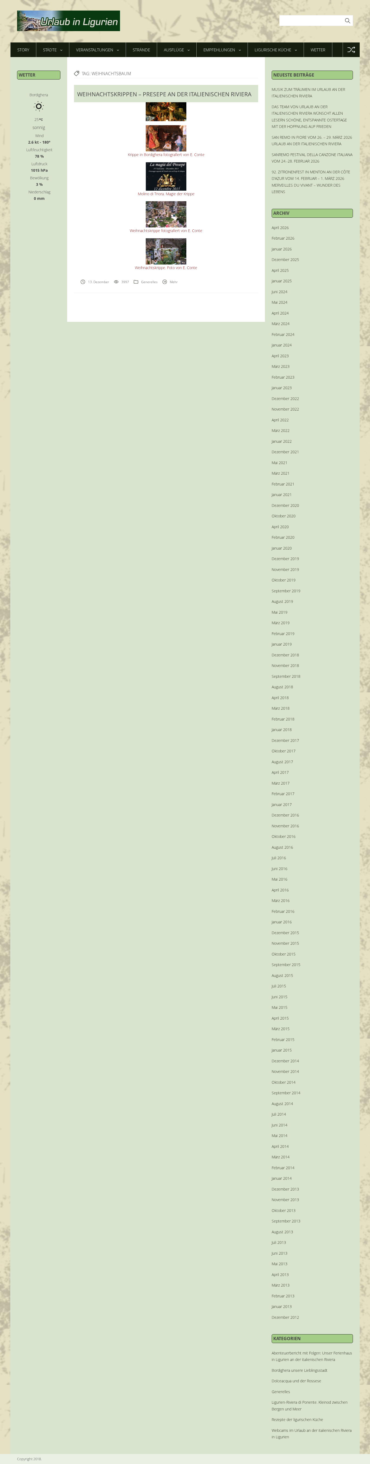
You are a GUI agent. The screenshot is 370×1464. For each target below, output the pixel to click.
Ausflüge (174, 49)
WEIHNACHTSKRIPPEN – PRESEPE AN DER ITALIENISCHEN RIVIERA (164, 94)
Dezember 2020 (285, 505)
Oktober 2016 (284, 836)
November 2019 (285, 569)
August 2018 (282, 686)
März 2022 (281, 430)
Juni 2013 (279, 1253)
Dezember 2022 (285, 398)
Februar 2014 (283, 1167)
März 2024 (281, 323)
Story (23, 49)
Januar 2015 (282, 1050)
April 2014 (280, 1146)
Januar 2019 (282, 644)
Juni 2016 (279, 868)
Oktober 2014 (284, 1082)
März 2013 (281, 1285)
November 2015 (285, 943)
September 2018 (286, 676)
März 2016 (281, 900)
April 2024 (280, 313)
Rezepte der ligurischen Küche (297, 1419)
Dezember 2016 (285, 815)
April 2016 (280, 890)
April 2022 (280, 419)
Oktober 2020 (284, 515)
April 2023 (280, 355)
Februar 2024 (283, 334)
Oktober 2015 (284, 954)
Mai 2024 (279, 302)
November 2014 (285, 1071)
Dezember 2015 (285, 932)
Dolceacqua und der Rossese (296, 1380)
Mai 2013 (279, 1263)
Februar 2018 (283, 719)
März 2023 (281, 366)
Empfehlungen (219, 49)
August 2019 (282, 601)
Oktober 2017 (284, 751)
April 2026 (280, 227)
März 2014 (281, 1156)
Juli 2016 (279, 857)
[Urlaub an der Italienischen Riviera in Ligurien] (68, 20)
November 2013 (285, 1199)
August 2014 (282, 1103)
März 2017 (281, 783)
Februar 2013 (283, 1295)
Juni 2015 (279, 996)
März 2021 (281, 473)
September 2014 (286, 1092)
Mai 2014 (279, 1135)
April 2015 (280, 1018)
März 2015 (281, 1028)
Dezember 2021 (285, 451)
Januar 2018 (282, 729)
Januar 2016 (282, 921)
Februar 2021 (283, 484)
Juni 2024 (279, 291)
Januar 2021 (282, 494)
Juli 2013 (279, 1242)
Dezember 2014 (285, 1060)
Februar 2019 (283, 633)
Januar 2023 (282, 387)
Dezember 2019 (285, 558)
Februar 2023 (283, 377)
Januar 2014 (282, 1178)
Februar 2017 (283, 793)
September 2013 (286, 1221)
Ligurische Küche (273, 49)
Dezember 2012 (285, 1317)
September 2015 (286, 964)
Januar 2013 (282, 1306)
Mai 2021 (279, 462)
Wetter (318, 49)
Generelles (149, 282)
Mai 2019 (279, 612)
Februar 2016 (283, 911)
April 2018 (280, 697)
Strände (141, 49)
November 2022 (285, 409)
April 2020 (280, 526)
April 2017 (280, 772)
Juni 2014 (279, 1125)
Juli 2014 (279, 1114)
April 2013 (280, 1274)
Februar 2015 (283, 1039)
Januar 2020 (282, 548)
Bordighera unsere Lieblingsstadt (299, 1370)
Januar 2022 (282, 441)
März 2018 (281, 708)
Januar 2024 (282, 345)
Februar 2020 (283, 537)
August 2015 (282, 975)
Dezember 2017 (285, 740)
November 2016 (285, 825)
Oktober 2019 (284, 580)
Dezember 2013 (285, 1189)
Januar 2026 (282, 249)
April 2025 (280, 270)
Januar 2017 (282, 804)
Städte (50, 49)
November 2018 (285, 665)
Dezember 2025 (285, 259)
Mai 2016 (279, 879)
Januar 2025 (282, 280)
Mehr (174, 282)
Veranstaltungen (94, 49)
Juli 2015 (279, 986)
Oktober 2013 (284, 1210)
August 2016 (282, 847)
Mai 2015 (279, 1007)
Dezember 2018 (285, 654)
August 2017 (282, 761)
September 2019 (286, 590)
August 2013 (282, 1231)
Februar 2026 (283, 238)
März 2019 (281, 622)
